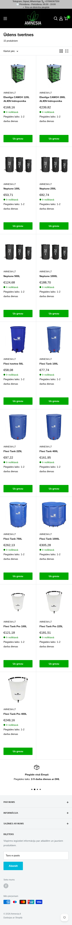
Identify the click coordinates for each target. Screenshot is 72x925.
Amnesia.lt (9, 93)
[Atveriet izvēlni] (5, 18)
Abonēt (13, 865)
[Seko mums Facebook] (5, 885)
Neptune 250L (47, 188)
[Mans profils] (61, 18)
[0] (66, 18)
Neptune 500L (11, 276)
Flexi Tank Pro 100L (15, 626)
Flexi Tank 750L (12, 538)
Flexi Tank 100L (48, 363)
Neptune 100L (11, 188)
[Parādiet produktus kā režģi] (61, 51)
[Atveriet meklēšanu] (56, 18)
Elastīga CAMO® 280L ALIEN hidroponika (52, 99)
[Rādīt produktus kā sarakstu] (67, 51)
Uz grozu (18, 138)
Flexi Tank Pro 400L (15, 713)
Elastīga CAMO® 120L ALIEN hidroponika (16, 99)
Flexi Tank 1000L (49, 538)
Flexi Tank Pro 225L (51, 626)
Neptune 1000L (48, 276)
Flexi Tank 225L (12, 451)
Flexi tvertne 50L (13, 363)
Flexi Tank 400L (48, 451)
